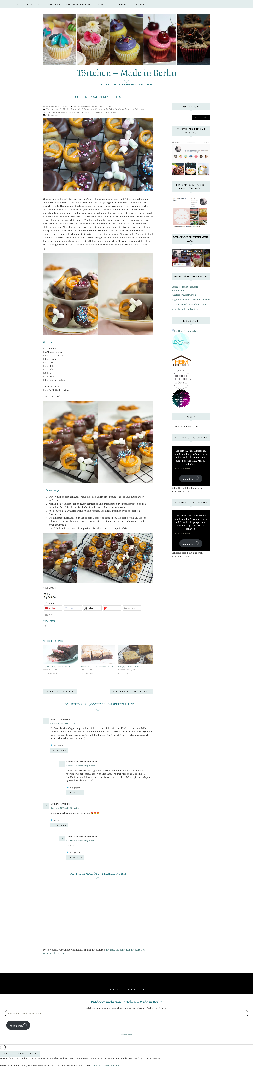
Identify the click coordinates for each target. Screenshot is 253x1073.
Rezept (72, 112)
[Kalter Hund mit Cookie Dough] (60, 655)
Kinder (121, 109)
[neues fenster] (181, 360)
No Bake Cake (87, 106)
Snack (106, 112)
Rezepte (98, 106)
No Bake (136, 109)
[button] (53, 608)
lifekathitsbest (60, 804)
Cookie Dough (66, 109)
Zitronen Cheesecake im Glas (130, 691)
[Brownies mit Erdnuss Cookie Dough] (98, 655)
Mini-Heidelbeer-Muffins (185, 309)
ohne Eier (55, 112)
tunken (113, 112)
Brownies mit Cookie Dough (130, 667)
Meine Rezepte (21, 4)
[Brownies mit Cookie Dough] (135, 655)
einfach (77, 109)
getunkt (104, 109)
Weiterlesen (127, 1034)
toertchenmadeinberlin (56, 106)
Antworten (59, 750)
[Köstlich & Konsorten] (185, 330)
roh (77, 112)
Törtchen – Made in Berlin (126, 72)
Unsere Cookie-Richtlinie (105, 1065)
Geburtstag (87, 109)
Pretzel (64, 112)
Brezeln (55, 109)
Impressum (138, 4)
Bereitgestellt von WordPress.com (126, 989)
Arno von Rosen (60, 719)
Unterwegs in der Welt (79, 4)
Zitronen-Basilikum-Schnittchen (189, 304)
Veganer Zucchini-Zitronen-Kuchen (191, 299)
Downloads (120, 4)
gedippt (96, 109)
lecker (128, 109)
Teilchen (108, 106)
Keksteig (113, 109)
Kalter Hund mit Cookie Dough (57, 667)
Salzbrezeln (85, 112)
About (101, 4)
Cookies (76, 106)
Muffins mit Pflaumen (61, 691)
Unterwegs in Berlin (49, 4)
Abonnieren (189, 479)
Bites (48, 109)
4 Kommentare (53, 115)
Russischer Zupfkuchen (184, 294)
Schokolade (97, 112)
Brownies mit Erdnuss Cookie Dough (97, 667)
